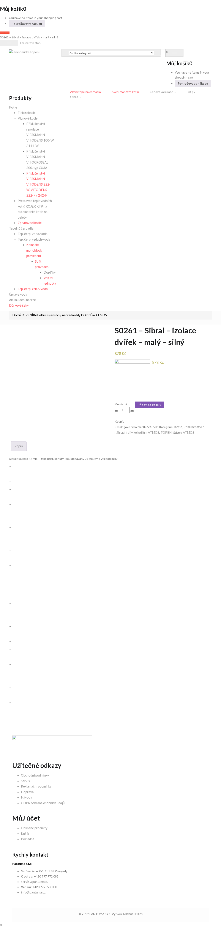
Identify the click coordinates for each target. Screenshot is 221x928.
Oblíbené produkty (34, 828)
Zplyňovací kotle (30, 223)
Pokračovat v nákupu (27, 23)
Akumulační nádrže (22, 300)
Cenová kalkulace (162, 92)
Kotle (13, 107)
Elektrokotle (27, 113)
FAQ (190, 92)
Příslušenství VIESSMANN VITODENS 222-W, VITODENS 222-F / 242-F (38, 184)
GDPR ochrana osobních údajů (43, 803)
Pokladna (27, 839)
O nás (74, 97)
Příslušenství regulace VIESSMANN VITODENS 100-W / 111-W (40, 135)
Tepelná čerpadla (21, 228)
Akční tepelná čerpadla (85, 92)
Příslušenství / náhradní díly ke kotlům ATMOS (74, 315)
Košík (25, 833)
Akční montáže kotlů (125, 92)
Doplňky (50, 272)
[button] (167, 52)
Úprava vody (18, 294)
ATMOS (188, 432)
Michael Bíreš (133, 914)
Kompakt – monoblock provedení (34, 250)
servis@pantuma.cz (34, 882)
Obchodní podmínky (35, 775)
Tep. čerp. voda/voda (32, 234)
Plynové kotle (28, 118)
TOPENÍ (27, 315)
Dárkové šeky (19, 305)
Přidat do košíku (149, 404)
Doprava (27, 792)
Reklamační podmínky (36, 786)
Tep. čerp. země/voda (33, 289)
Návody (26, 797)
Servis (25, 781)
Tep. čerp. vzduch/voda (34, 239)
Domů (16, 315)
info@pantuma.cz (33, 892)
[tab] (19, 446)
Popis (18, 446)
